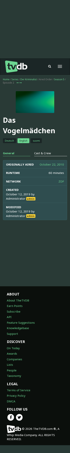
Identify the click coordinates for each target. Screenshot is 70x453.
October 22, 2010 (52, 164)
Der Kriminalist (28, 79)
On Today (13, 348)
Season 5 (59, 79)
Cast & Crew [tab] (42, 153)
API (9, 317)
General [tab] (8, 153)
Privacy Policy (16, 395)
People (12, 370)
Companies (14, 359)
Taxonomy (14, 376)
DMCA (11, 401)
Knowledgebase (18, 328)
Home (6, 79)
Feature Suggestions (21, 322)
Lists (10, 365)
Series (14, 79)
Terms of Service (18, 390)
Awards (12, 353)
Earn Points (15, 306)
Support (12, 334)
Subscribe (13, 311)
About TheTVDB (18, 300)
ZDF (61, 181)
